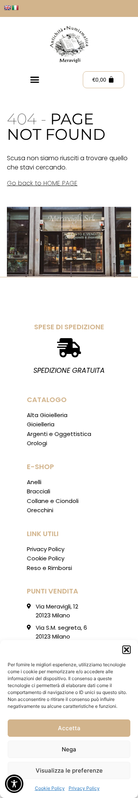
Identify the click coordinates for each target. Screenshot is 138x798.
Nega (69, 749)
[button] (126, 650)
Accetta (69, 728)
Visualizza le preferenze (69, 770)
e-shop (40, 466)
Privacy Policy (84, 788)
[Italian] (15, 8)
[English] (7, 8)
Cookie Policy (50, 788)
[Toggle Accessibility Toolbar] (14, 783)
